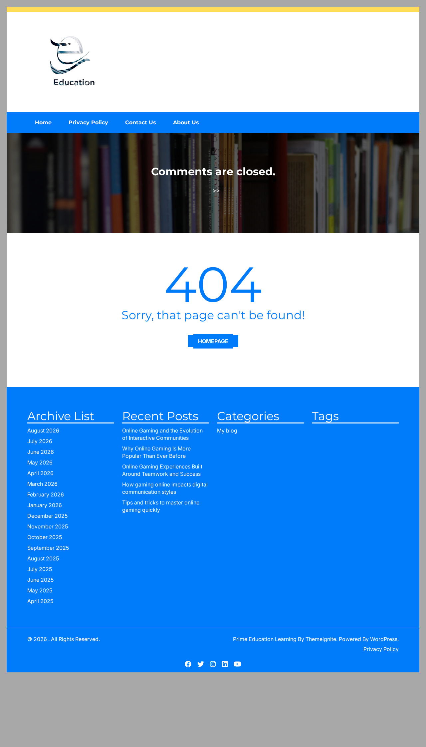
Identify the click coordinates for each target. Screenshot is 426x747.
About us (186, 122)
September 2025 (48, 547)
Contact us (140, 122)
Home (43, 122)
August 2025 (43, 558)
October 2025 (44, 537)
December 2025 (47, 515)
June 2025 (40, 579)
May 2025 (39, 590)
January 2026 (44, 505)
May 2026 (40, 462)
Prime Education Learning (265, 639)
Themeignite (321, 639)
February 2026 (45, 494)
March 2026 (42, 483)
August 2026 (43, 430)
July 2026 (39, 441)
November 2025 (47, 526)
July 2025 (39, 569)
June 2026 (40, 451)
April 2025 (40, 601)
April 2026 (40, 473)
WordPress (383, 639)
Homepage (213, 341)
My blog (227, 430)
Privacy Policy (88, 122)
